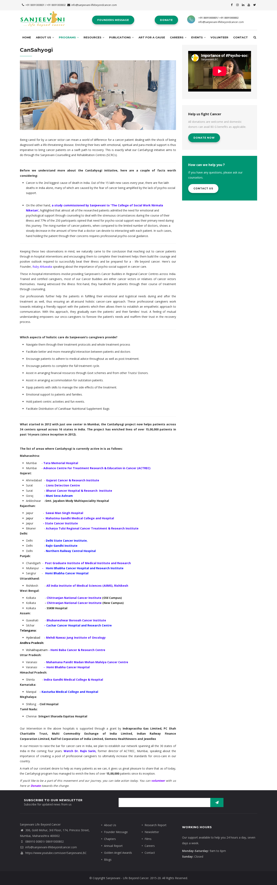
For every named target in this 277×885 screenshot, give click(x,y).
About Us (44, 37)
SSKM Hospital (57, 608)
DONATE (166, 20)
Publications (120, 37)
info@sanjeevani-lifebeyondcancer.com (94, 5)
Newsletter (152, 832)
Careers (177, 37)
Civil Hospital (49, 704)
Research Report (155, 825)
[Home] (42, 18)
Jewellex (150, 739)
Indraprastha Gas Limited (142, 728)
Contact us (203, 188)
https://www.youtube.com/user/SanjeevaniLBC (56, 853)
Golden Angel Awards (118, 853)
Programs (68, 37)
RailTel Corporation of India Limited (77, 739)
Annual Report (113, 846)
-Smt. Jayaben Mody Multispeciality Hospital (76, 501)
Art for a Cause (151, 37)
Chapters (110, 839)
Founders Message (113, 20)
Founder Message (116, 832)
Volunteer (219, 37)
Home (26, 37)
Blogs (108, 859)
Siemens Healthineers (121, 739)
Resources (93, 37)
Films (148, 839)
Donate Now (204, 137)
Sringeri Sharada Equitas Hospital (62, 716)
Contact (240, 37)
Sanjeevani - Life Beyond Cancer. (127, 878)
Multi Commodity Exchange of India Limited (92, 733)
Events (197, 37)
